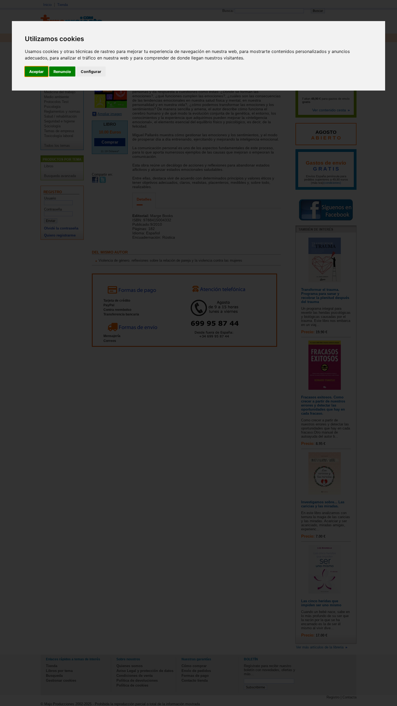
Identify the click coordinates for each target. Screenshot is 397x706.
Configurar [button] (91, 71)
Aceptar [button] (36, 71)
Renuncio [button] (62, 71)
